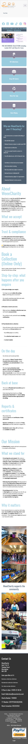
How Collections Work (13, 716)
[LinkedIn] (7, 23)
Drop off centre (9, 719)
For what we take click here (8, 686)
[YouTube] (12, 23)
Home (5, 714)
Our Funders (13, 722)
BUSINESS (10, 30)
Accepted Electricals (10, 721)
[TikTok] (16, 23)
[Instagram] (24, 23)
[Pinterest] (20, 23)
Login (14, 740)
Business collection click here (9, 679)
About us (19, 721)
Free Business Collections (13, 715)
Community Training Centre (14, 718)
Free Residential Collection (16, 714)
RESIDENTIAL (17, 30)
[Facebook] (3, 23)
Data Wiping (18, 719)
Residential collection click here (10, 682)
